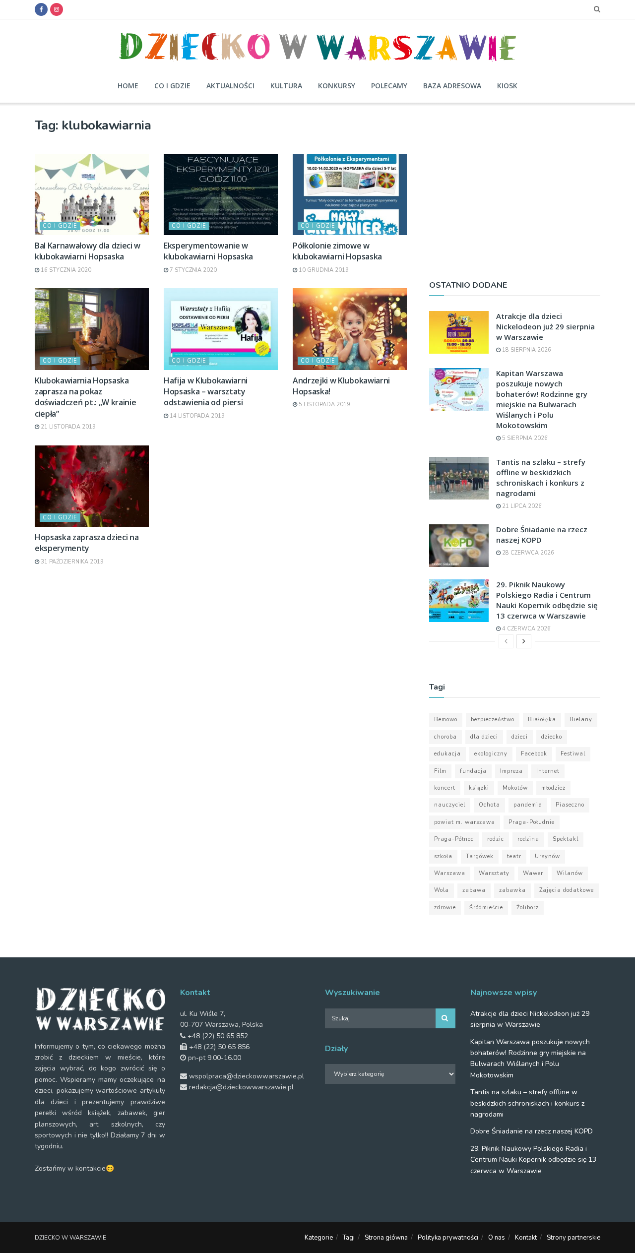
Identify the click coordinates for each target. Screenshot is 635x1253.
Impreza (511, 771)
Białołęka (542, 719)
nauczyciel (449, 805)
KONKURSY (336, 85)
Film (440, 771)
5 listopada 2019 (323, 404)
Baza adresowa (452, 85)
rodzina (528, 839)
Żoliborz (527, 907)
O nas (496, 1237)
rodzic (495, 839)
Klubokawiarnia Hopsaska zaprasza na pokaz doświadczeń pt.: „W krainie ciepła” (85, 397)
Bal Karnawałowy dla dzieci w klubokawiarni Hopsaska (87, 251)
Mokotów (515, 788)
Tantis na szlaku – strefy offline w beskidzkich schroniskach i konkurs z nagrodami (540, 477)
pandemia (527, 805)
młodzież (553, 788)
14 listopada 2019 (196, 416)
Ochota (489, 805)
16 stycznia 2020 (65, 270)
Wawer (533, 873)
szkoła (443, 856)
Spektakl (565, 839)
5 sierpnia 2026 (524, 438)
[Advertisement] (514, 187)
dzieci (519, 737)
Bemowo (445, 719)
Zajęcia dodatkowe (566, 890)
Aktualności (230, 85)
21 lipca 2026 (521, 506)
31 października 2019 (71, 561)
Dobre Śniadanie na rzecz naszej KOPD (531, 1131)
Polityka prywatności (448, 1237)
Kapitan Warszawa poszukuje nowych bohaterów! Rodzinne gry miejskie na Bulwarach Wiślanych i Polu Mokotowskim (541, 399)
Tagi (349, 1237)
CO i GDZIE (60, 226)
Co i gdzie (172, 85)
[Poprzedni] (506, 641)
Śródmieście (486, 907)
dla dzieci (484, 737)
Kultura (286, 85)
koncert (444, 788)
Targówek (480, 856)
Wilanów (570, 873)
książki (479, 788)
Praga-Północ (454, 839)
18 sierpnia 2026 (526, 350)
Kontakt (526, 1237)
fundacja (473, 771)
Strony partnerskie (573, 1237)
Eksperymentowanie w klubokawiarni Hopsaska (208, 251)
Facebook (534, 753)
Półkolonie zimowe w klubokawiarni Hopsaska (337, 251)
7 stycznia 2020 (192, 270)
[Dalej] (523, 641)
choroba (445, 737)
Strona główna (386, 1237)
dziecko (551, 737)
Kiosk (507, 85)
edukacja (447, 753)
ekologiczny (491, 753)
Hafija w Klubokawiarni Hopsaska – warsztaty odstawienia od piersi (206, 391)
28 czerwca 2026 (527, 553)
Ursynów (547, 856)
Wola (441, 890)
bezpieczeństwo (492, 719)
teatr (514, 856)
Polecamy (389, 85)
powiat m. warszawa (464, 822)
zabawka (512, 890)
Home (128, 85)
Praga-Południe (531, 822)
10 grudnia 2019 (323, 270)
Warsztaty (494, 873)
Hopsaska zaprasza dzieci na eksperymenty (86, 543)
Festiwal (573, 753)
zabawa (474, 890)
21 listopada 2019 (67, 427)
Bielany (581, 719)
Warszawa (449, 873)
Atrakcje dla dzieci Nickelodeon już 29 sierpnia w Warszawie (545, 326)
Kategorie (319, 1237)
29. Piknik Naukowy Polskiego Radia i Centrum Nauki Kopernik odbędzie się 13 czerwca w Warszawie (547, 600)
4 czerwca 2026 (526, 628)
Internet (548, 771)
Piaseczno (570, 805)
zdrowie (445, 907)
